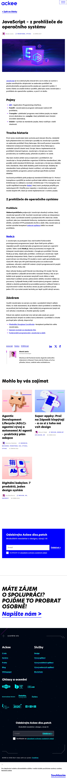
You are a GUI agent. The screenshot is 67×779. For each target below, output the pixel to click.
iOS (20, 446)
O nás (4, 653)
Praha (4, 663)
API (10, 105)
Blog (4, 667)
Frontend (21, 34)
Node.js (10, 236)
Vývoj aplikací (39, 658)
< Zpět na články (9, 11)
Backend (5, 446)
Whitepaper (7, 672)
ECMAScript (25, 346)
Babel (29, 185)
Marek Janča (24, 352)
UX (44, 435)
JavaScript (10, 81)
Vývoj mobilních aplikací (43, 663)
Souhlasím (58, 775)
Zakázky (5, 498)
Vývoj (28, 34)
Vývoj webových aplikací (44, 667)
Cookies (35, 758)
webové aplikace (33, 225)
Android (24, 443)
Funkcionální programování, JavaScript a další (27, 333)
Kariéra (5, 658)
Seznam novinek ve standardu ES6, (22, 330)
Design (53, 432)
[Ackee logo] (9, 3)
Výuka (24, 446)
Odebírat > (56, 548)
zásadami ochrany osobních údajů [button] (33, 553)
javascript (9, 346)
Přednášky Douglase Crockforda (21, 324)
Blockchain (38, 672)
